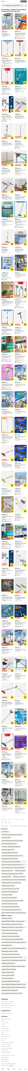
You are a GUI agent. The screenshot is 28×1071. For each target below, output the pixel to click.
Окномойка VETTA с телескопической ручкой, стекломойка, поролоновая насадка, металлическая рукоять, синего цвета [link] (7, 89)
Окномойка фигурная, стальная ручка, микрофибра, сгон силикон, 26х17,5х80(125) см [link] (7, 356)
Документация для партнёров (8, 1005)
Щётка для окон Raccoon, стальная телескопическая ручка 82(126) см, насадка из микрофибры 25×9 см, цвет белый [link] (7, 517)
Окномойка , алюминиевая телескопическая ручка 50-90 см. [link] (7, 250)
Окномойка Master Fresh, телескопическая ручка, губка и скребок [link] (7, 302)
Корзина (19, 1069)
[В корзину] (12, 28)
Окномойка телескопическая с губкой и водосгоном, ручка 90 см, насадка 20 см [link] (20, 330)
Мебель (3, 1020)
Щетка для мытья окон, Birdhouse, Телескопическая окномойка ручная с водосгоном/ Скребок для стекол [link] (20, 437)
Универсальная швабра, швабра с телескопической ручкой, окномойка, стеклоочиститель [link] (7, 729)
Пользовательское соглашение (8, 1055)
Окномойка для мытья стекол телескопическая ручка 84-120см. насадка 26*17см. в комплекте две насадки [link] (7, 143)
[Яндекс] (11, 1065)
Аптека (2, 1032)
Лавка (8, 1069)
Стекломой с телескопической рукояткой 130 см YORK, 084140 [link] (20, 703)
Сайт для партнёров (5, 1007)
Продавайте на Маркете (6, 1003)
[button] (26, 6)
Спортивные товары (5, 1044)
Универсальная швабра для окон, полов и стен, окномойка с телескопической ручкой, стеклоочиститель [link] (7, 598)
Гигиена (3, 1024)
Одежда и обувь (5, 1028)
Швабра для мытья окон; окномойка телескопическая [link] (20, 89)
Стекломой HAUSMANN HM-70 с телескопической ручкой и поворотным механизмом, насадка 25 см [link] (7, 222)
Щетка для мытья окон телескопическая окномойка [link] (20, 809)
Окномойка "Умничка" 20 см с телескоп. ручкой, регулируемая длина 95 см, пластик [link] (7, 491)
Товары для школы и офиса (7, 1042)
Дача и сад (3, 1038)
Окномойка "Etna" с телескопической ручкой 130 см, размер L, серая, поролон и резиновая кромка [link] (7, 170)
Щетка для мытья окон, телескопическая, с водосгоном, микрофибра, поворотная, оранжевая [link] (20, 356)
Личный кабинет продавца (7, 1001)
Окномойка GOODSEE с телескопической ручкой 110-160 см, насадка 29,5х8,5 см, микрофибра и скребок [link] (20, 571)
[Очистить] (22, 5)
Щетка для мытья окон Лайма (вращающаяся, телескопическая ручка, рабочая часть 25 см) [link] (7, 330)
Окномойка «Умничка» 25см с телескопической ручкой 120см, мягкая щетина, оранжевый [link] (7, 703)
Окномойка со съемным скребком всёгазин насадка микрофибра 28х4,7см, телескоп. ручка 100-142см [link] (20, 197)
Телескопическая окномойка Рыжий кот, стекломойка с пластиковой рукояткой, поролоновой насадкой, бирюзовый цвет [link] (7, 754)
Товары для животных (6, 1046)
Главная (3, 1069)
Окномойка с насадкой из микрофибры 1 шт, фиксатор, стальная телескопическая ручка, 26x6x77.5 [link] (20, 598)
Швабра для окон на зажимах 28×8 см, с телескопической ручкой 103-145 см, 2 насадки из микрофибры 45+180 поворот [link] (20, 117)
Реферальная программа (6, 1013)
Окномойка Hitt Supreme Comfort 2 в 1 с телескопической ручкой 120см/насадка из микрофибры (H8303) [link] (20, 222)
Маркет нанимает (5, 1059)
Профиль (25, 1069)
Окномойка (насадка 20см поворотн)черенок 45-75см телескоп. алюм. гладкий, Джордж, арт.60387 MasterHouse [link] (20, 61)
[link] (5, 831)
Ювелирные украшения (6, 1052)
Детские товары (5, 1050)
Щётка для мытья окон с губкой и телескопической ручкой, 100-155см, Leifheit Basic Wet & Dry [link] (7, 571)
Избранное (14, 1069)
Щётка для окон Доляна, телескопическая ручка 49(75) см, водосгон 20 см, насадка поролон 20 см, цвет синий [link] (20, 34)
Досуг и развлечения (6, 1019)
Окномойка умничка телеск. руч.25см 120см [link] (7, 465)
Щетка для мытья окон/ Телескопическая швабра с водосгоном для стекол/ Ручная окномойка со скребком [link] (20, 623)
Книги (2, 1040)
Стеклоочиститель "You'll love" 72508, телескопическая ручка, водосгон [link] (20, 302)
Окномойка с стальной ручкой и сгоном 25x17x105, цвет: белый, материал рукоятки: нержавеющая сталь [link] (7, 676)
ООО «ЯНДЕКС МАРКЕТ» (10, 1063)
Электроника (4, 1026)
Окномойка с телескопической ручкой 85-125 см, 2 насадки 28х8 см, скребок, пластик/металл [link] (19, 517)
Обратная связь (4, 1057)
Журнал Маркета (5, 1061)
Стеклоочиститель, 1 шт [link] (20, 274)
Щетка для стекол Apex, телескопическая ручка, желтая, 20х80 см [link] (7, 437)
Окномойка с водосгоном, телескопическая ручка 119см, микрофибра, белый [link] (20, 491)
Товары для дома (5, 1030)
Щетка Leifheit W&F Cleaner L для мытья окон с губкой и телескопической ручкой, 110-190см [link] (7, 117)
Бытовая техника (5, 1022)
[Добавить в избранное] (12, 15)
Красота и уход (4, 1034)
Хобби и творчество (5, 1036)
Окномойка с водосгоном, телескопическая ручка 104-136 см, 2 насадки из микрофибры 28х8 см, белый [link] (7, 275)
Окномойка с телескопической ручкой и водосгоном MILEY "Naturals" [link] (6, 34)
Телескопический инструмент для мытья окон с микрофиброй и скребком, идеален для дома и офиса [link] (7, 412)
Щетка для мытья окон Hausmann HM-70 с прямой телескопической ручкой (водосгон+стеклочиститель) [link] (7, 61)
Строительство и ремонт (6, 1048)
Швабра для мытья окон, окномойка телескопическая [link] (20, 170)
